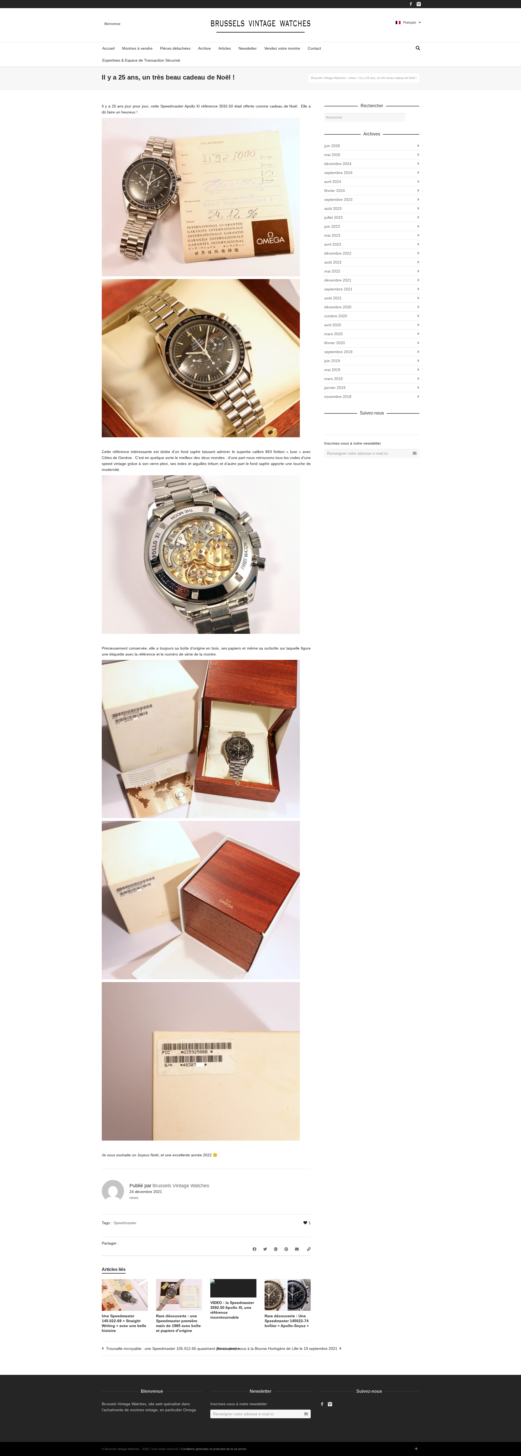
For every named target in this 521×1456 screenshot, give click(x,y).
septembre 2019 (338, 352)
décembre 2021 (337, 280)
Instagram (418, 4)
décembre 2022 (337, 253)
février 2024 (334, 190)
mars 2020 (333, 334)
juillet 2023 (333, 217)
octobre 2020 (335, 316)
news (133, 1197)
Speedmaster (124, 1223)
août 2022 (333, 262)
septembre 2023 (338, 199)
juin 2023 (332, 226)
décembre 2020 (337, 307)
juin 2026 (332, 146)
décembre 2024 (337, 164)
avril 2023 (332, 244)
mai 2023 (332, 235)
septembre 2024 (338, 172)
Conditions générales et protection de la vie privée (213, 1449)
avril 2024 (332, 181)
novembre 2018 (337, 396)
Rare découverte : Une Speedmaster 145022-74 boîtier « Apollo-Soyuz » (287, 1321)
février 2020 (334, 343)
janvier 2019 (334, 387)
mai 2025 (332, 155)
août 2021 (333, 298)
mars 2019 (333, 378)
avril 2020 (332, 325)
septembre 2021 (338, 289)
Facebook (411, 4)
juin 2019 (332, 361)
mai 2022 (332, 271)
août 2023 (333, 208)
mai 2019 (332, 370)
